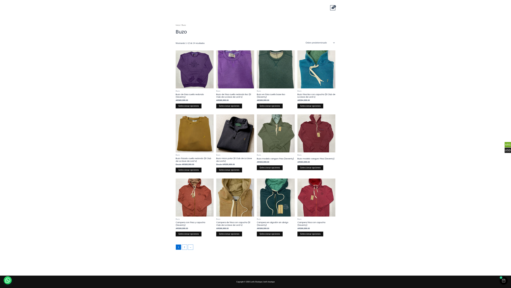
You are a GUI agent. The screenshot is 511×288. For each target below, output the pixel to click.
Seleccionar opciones (188, 106)
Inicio (178, 25)
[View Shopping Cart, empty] (332, 7)
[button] (504, 281)
